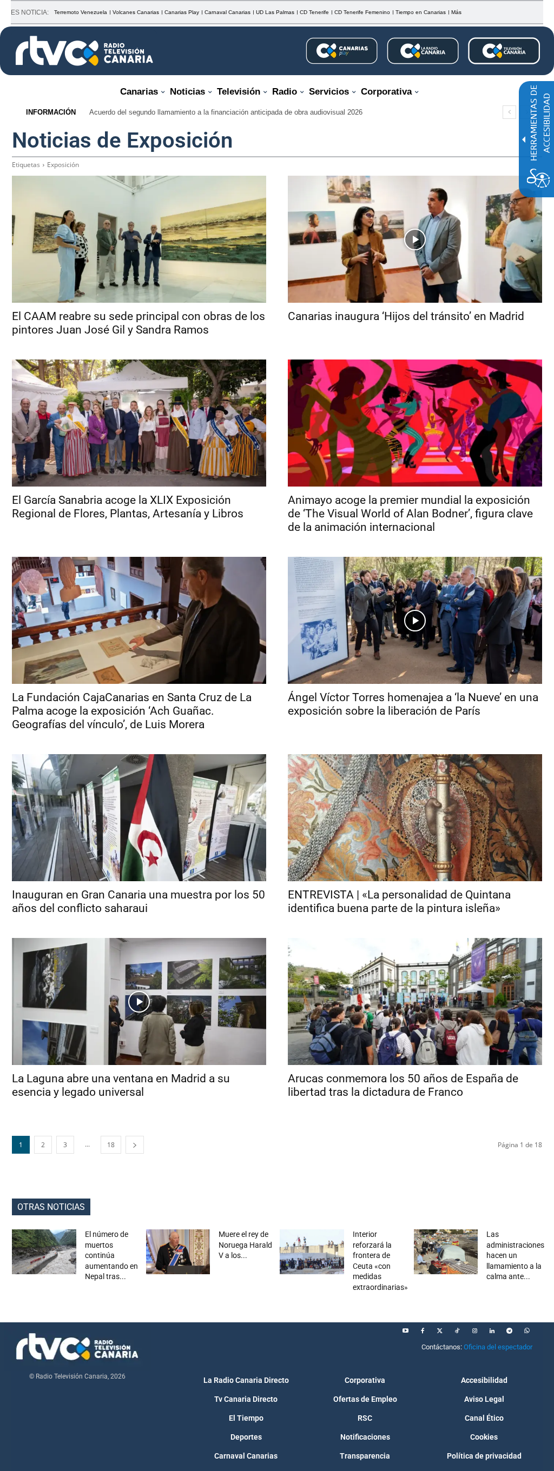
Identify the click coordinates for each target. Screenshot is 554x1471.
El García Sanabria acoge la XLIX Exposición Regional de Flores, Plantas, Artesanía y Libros (127, 507)
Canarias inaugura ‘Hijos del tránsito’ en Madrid (406, 316)
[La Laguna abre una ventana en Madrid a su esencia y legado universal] (139, 1001)
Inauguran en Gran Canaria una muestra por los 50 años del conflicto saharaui (138, 901)
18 (111, 1144)
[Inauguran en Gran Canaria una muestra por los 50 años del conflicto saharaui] (139, 817)
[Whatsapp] (526, 1331)
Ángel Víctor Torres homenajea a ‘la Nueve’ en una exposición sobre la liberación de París (413, 704)
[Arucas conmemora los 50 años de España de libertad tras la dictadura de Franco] (415, 1001)
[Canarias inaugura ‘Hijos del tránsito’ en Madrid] (415, 239)
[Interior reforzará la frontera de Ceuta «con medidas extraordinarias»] (312, 1251)
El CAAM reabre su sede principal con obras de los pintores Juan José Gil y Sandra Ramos (138, 323)
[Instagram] (474, 1331)
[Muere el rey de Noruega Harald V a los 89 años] (178, 1251)
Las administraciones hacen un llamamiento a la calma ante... (515, 1255)
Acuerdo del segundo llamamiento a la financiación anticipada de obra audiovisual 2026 (225, 112)
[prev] (509, 112)
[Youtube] (405, 1331)
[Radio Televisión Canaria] (84, 50)
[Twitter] (440, 1331)
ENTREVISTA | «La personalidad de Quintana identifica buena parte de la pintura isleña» (399, 901)
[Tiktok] (457, 1331)
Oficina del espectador (498, 1347)
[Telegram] (509, 1331)
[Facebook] (422, 1331)
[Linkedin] (492, 1331)
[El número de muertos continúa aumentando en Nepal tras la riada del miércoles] (44, 1251)
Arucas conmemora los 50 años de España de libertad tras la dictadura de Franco (403, 1085)
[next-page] (135, 1145)
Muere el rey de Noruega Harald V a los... (245, 1245)
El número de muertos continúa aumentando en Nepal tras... (111, 1255)
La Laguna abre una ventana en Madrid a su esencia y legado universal (121, 1085)
